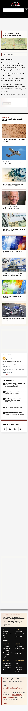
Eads (16, 638)
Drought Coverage (20, 651)
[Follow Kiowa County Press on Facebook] (10, 429)
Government (6, 646)
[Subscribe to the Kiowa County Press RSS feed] (15, 429)
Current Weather (19, 646)
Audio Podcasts (7, 667)
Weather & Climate (20, 648)
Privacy (17, 671)
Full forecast (6, 374)
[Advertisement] (14, 494)
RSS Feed (17, 665)
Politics (5, 638)
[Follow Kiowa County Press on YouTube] (20, 429)
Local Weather (19, 653)
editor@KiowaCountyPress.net (13, 688)
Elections (5, 640)
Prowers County (19, 636)
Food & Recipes (7, 663)
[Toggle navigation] (4, 15)
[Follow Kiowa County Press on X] (5, 429)
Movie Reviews (7, 665)
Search (16, 663)
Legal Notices (6, 657)
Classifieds (5, 670)
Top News (7, 103)
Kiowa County (18, 631)
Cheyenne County (19, 634)
